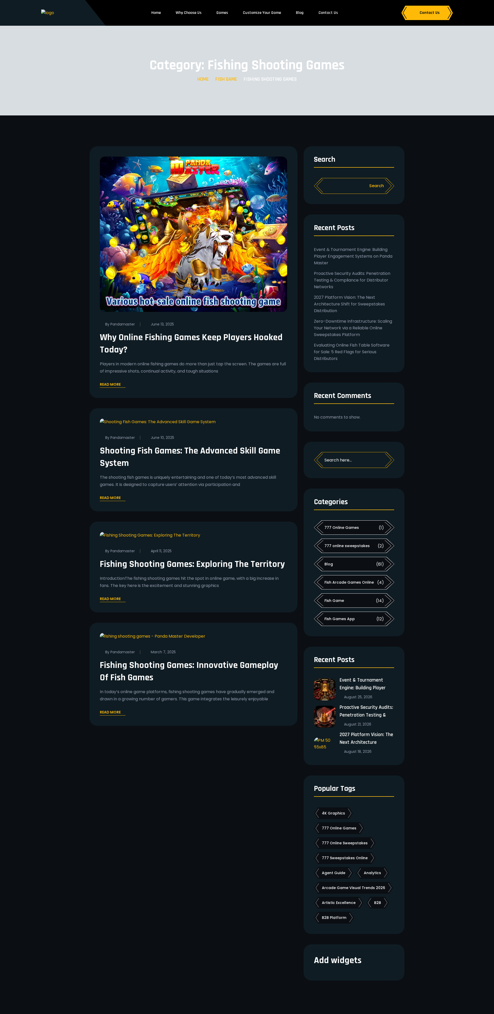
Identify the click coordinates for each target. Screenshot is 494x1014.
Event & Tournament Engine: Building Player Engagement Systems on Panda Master (353, 256)
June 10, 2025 (162, 437)
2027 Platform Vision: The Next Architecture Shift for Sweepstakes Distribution (349, 304)
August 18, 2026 (358, 751)
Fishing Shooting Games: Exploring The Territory (192, 564)
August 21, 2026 (357, 724)
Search (324, 160)
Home (156, 12)
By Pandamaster (120, 324)
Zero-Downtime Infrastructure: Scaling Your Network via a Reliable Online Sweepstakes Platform (353, 328)
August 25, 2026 (358, 697)
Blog (300, 12)
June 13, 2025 (162, 324)
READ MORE (110, 385)
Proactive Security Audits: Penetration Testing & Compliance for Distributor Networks (352, 280)
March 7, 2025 (163, 652)
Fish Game (226, 79)
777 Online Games (341, 527)
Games (222, 12)
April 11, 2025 (161, 551)
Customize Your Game (262, 12)
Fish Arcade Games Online (349, 582)
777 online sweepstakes (347, 545)
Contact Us (328, 12)
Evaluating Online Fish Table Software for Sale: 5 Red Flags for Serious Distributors (352, 351)
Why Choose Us (188, 12)
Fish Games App (339, 618)
